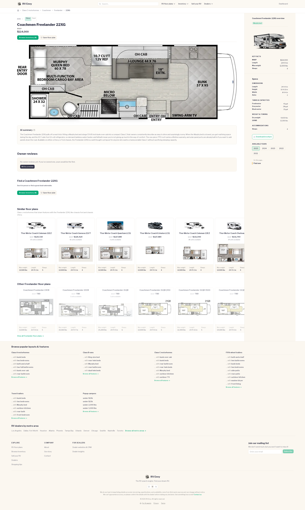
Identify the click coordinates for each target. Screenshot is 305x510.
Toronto (120, 431)
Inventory (182, 4)
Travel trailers (17, 393)
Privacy (156, 503)
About (46, 447)
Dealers (207, 4)
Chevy (28, 18)
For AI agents (146, 503)
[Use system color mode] (149, 486)
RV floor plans (167, 4)
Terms (163, 503)
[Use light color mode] (152, 486)
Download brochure (264, 137)
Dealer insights (78, 452)
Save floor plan (49, 37)
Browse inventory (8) (28, 37)
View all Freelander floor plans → (30, 336)
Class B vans (88, 352)
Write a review (27, 167)
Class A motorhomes (20, 352)
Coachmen (46, 10)
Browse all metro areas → (135, 431)
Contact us (198, 494)
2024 (264, 148)
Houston (43, 431)
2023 (273, 148)
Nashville (111, 431)
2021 (256, 153)
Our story (48, 452)
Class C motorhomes (30, 10)
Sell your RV (196, 4)
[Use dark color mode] (156, 486)
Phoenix (59, 431)
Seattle (103, 431)
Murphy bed (257, 23)
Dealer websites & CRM (82, 447)
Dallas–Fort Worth (30, 431)
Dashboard (283, 4)
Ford (34, 18)
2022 (281, 148)
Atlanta (51, 431)
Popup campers (89, 393)
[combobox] (128, 4)
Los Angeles (16, 431)
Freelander (58, 10)
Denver (86, 431)
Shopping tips (16, 464)
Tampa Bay (69, 431)
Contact (47, 456)
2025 (256, 148)
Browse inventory (18, 452)
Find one (257, 163)
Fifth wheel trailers (234, 352)
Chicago (94, 431)
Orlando (78, 431)
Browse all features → (19, 377)
